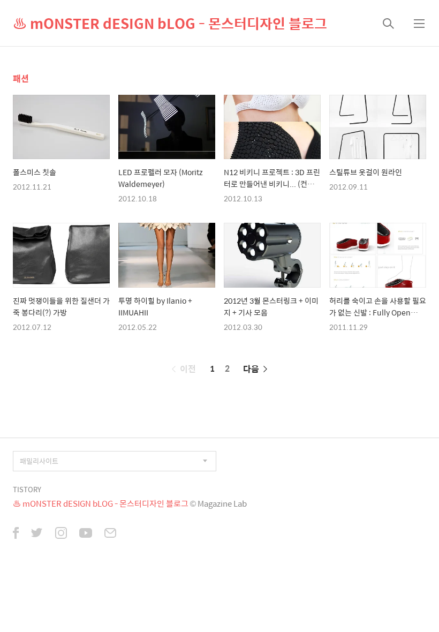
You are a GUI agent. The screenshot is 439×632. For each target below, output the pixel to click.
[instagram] (61, 534)
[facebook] (16, 534)
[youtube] (85, 534)
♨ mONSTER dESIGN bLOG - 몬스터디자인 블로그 (170, 23)
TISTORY (27, 489)
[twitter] (37, 534)
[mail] (110, 534)
